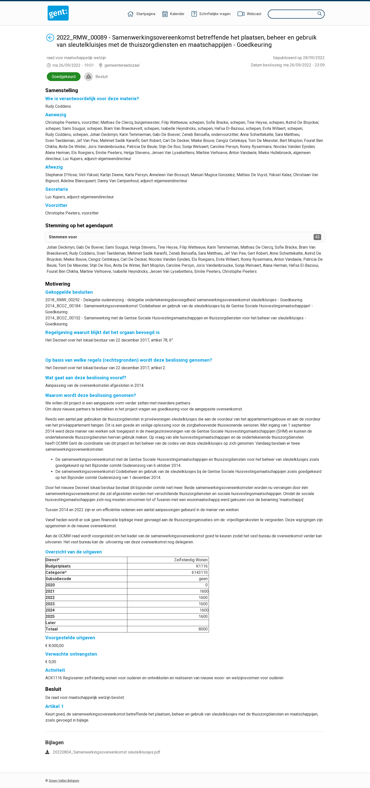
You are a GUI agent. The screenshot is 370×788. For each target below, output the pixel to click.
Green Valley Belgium (64, 780)
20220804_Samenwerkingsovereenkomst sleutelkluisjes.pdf (106, 752)
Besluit (101, 76)
